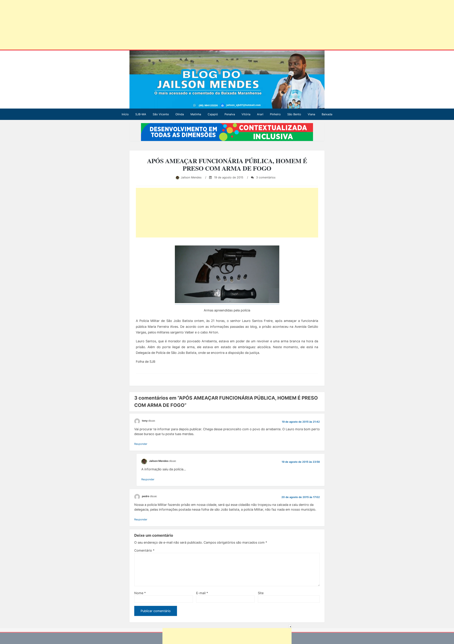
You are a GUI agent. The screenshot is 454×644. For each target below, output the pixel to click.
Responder (140, 443)
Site (261, 593)
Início (125, 114)
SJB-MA (140, 114)
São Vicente (161, 114)
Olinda (179, 114)
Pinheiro (275, 114)
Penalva (230, 114)
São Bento (294, 114)
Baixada (327, 114)
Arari (260, 114)
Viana (311, 114)
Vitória (246, 114)
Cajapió (213, 114)
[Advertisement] (108, 25)
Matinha (195, 114)
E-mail (202, 593)
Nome (140, 593)
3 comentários (265, 177)
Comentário (144, 550)
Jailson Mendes (191, 177)
